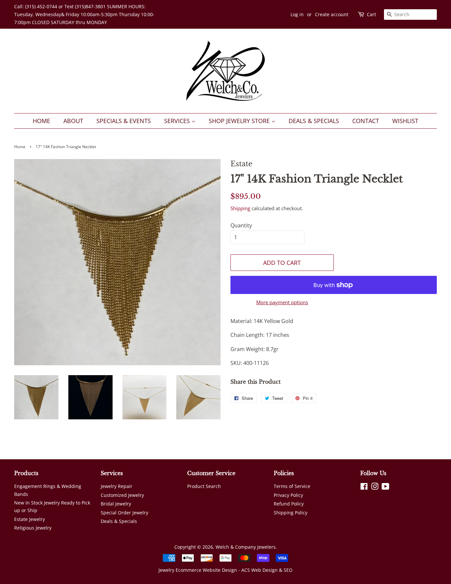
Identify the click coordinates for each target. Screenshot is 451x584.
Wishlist (405, 121)
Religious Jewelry (33, 528)
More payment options (282, 302)
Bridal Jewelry (116, 504)
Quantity (241, 225)
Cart (371, 14)
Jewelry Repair (116, 486)
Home (41, 121)
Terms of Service (292, 486)
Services (177, 121)
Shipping (240, 208)
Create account (331, 14)
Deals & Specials (314, 121)
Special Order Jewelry (124, 512)
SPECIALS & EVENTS (123, 121)
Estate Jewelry (29, 519)
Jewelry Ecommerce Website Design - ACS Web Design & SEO (225, 570)
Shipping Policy (290, 512)
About (73, 121)
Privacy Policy (288, 495)
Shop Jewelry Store (240, 121)
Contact (365, 121)
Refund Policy (289, 504)
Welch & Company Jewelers (246, 547)
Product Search (204, 486)
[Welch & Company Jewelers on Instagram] (374, 487)
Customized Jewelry (122, 495)
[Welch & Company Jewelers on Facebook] (364, 487)
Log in (297, 14)
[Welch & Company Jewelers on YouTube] (385, 487)
